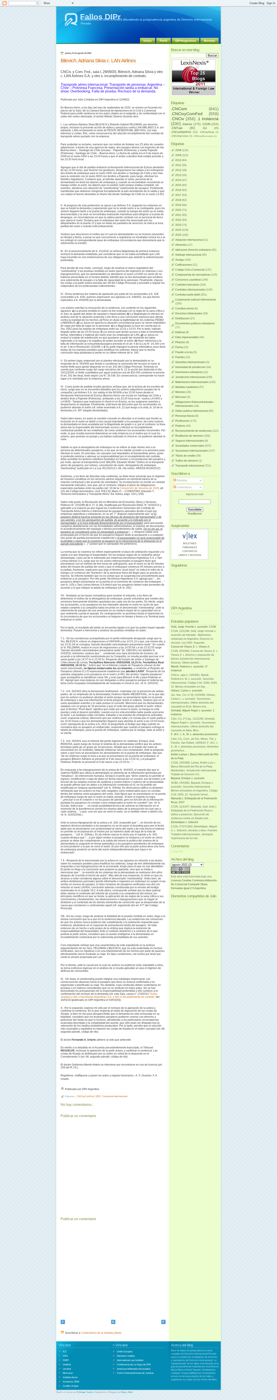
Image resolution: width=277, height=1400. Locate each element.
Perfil (163, 40)
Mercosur (180, 397)
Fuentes (180, 357)
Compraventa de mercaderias (192, 274)
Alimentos (181, 244)
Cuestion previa (184, 308)
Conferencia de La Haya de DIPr (134, 1364)
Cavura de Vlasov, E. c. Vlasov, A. (190, 646)
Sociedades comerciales (189, 445)
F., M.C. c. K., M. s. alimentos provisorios (194, 734)
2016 (178, 190)
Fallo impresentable (187, 337)
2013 (178, 175)
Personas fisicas (185, 415)
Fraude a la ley (184, 352)
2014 (178, 180)
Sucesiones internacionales (191, 450)
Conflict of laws (71, 1386)
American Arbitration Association (133, 1369)
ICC (65, 1351)
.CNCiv (177, 118)
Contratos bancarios (187, 284)
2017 (178, 195)
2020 (97, 1096)
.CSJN (206, 124)
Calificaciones (183, 264)
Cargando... (178, 613)
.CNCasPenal (207, 132)
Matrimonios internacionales (192, 382)
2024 (178, 229)
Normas (209, 40)
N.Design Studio (85, 1392)
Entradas (181, 480)
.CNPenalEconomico (203, 136)
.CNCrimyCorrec (180, 136)
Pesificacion (182, 420)
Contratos (189, 551)
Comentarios (184, 487)
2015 (178, 185)
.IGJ (204, 128)
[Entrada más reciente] (63, 1322)
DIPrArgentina (185, 40)
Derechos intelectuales (188, 313)
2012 (178, 170)
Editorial (180, 332)
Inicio (147, 40)
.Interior (187, 124)
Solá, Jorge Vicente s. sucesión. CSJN (193, 626)
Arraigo (179, 259)
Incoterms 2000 (71, 1381)
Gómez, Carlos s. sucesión (186, 690)
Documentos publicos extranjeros (195, 323)
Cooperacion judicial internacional (195, 299)
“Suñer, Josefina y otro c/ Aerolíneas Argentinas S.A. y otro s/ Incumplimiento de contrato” (109, 995)
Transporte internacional (114, 1096)
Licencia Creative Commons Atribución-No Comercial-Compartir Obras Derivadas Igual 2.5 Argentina (194, 884)
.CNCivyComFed (85, 1096)
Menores (180, 392)
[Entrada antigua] (163, 1322)
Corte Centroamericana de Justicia (135, 1373)
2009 (178, 155)
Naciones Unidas (126, 1356)
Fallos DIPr (100, 16)
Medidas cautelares (186, 387)
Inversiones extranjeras (189, 372)
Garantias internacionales (190, 362)
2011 (178, 165)
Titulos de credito (185, 455)
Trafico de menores (186, 460)
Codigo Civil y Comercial (190, 269)
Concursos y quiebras (188, 279)
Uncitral (67, 1369)
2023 (178, 224)
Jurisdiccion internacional (190, 377)
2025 (178, 234)
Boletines (189, 543)
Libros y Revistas (189, 555)
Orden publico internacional (191, 410)
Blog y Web (127, 1392)
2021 (178, 214)
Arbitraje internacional (188, 254)
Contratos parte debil (187, 294)
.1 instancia (208, 118)
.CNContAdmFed (181, 132)
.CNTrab (176, 128)
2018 (178, 200)
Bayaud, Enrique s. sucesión (188, 778)
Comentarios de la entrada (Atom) (101, 1332)
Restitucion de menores (189, 435)
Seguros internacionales (189, 440)
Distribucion (182, 318)
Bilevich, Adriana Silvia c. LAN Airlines (98, 60)
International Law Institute (130, 1360)
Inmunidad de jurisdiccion (190, 367)
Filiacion (180, 342)
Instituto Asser (70, 1377)
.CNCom (179, 109)
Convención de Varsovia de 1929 (139, 488)
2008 (178, 150)
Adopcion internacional (189, 239)
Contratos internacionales (190, 289)
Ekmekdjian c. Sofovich (184, 822)
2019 (178, 205)
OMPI (66, 1360)
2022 (178, 219)
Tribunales (189, 547)
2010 (178, 160)
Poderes (180, 425)
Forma (179, 347)
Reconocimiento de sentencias (193, 430)
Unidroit (67, 1364)
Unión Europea (124, 1351)
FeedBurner (195, 513)
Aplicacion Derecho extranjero (193, 249)
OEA (65, 1356)
